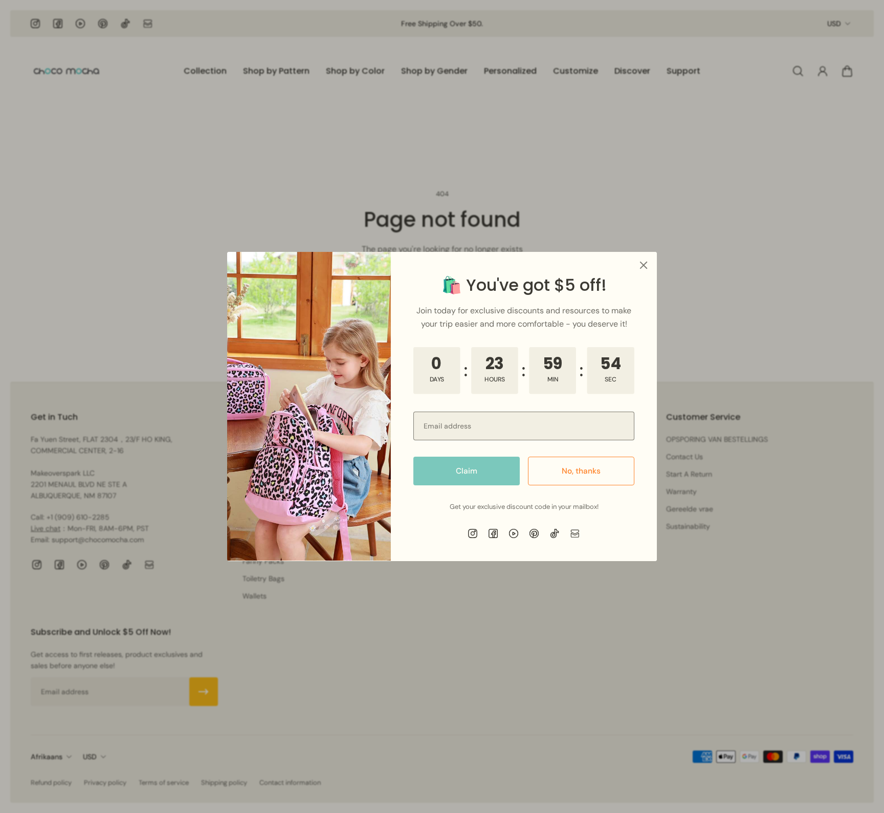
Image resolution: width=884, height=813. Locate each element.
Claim (466, 471)
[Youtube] (514, 533)
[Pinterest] (534, 533)
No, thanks (581, 471)
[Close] (643, 265)
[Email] (575, 533)
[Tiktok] (554, 533)
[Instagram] (473, 533)
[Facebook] (493, 533)
